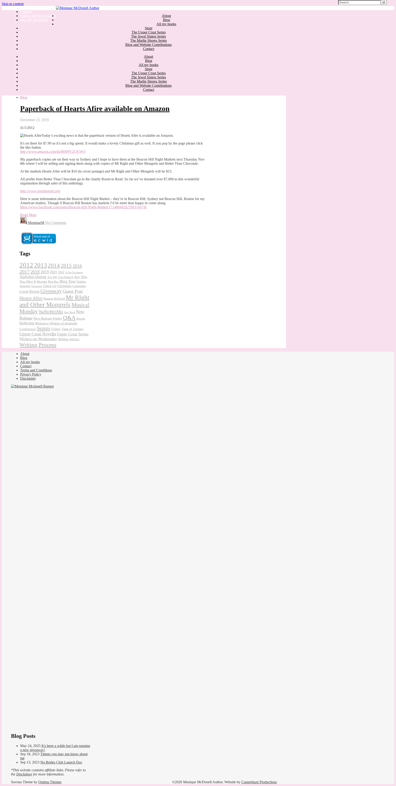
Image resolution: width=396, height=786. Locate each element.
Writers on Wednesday (38, 339)
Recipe (81, 318)
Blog (166, 20)
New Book (69, 312)
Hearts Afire (30, 298)
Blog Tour (68, 281)
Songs (43, 328)
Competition (79, 286)
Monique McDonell (54, 298)
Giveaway (51, 291)
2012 (26, 265)
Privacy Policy (30, 374)
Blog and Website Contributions (148, 45)
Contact (25, 12)
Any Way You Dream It (60, 277)
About (166, 16)
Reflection (26, 323)
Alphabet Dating (32, 277)
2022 (61, 272)
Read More (28, 215)
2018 (35, 271)
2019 (45, 272)
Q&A (69, 318)
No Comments (55, 223)
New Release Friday (47, 318)
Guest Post (73, 291)
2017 (24, 271)
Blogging (42, 281)
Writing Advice (69, 339)
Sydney (56, 329)
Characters (36, 286)
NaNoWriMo (51, 311)
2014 (54, 265)
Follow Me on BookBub (38, 16)
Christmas (64, 286)
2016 (77, 265)
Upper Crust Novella (37, 334)
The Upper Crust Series (149, 32)
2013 (40, 265)
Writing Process (37, 344)
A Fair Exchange (74, 272)
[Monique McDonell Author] (77, 8)
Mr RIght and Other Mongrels (54, 301)
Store (148, 28)
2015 (66, 265)
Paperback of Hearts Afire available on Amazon (95, 108)
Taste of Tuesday (72, 329)
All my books (166, 24)
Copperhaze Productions (259, 782)
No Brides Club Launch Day (61, 762)
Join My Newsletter (34, 20)
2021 (53, 272)
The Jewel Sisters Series (148, 36)
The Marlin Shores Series (148, 40)
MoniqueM (36, 223)
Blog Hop (53, 281)
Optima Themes (49, 782)
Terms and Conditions (36, 370)
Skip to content (13, 4)
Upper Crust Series (72, 334)
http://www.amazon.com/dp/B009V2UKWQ (52, 151)
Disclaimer (28, 378)
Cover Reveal (29, 291)
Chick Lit (49, 286)
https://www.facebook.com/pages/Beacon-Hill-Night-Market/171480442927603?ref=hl (83, 207)
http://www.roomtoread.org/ (40, 191)
